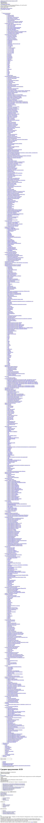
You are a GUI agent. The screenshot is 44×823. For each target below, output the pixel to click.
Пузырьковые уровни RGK (12, 163)
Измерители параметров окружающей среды (16, 194)
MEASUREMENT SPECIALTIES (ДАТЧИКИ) (16, 572)
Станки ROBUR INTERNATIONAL (14, 666)
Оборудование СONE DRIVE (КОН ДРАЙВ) (16, 592)
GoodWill (9, 351)
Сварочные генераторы (11, 38)
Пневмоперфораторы (11, 536)
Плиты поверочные (11, 280)
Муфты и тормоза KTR (11, 495)
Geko (8, 66)
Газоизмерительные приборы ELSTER (14, 32)
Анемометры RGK (11, 202)
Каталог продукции (6, 13)
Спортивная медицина (11, 392)
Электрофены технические (12, 730)
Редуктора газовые (11, 629)
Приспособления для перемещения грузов (15, 690)
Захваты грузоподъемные (12, 678)
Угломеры (9, 188)
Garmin (8, 363)
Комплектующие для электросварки (14, 636)
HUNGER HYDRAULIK (12, 249)
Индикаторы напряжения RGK (13, 195)
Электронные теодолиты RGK (13, 77)
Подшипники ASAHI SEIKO (13, 551)
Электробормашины (11, 723)
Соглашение (7, 748)
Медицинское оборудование (10, 389)
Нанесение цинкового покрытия (9, 811)
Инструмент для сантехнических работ (15, 654)
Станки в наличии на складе (13, 260)
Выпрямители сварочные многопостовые (15, 633)
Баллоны (9, 621)
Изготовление (10, 370)
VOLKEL (9, 445)
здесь (32, 821)
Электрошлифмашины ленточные (14, 734)
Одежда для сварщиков (11, 662)
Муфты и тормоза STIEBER (12, 494)
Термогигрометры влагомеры (13, 193)
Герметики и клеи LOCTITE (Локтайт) (15, 223)
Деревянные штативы (11, 112)
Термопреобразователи (11, 330)
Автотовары (7, 14)
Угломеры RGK (10, 187)
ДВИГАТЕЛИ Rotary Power (12, 709)
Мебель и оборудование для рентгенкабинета (16, 394)
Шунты (8, 305)
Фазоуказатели (10, 332)
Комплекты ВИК (10, 189)
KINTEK (9, 436)
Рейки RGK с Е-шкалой (12, 117)
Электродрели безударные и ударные (14, 724)
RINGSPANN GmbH (11, 576)
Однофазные (9, 40)
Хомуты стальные (10, 476)
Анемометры (9, 203)
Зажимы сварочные (11, 620)
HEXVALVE (9, 246)
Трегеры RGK (10, 132)
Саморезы (9, 475)
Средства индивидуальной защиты (14, 684)
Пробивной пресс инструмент (11, 553)
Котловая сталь (10, 417)
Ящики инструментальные (12, 695)
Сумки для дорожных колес (12, 181)
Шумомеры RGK (10, 206)
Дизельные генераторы (11, 35)
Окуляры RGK (10, 81)
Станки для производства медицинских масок (14, 676)
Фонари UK (9, 651)
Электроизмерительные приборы (13, 197)
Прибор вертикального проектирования (15, 86)
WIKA (8, 232)
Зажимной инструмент (9, 261)
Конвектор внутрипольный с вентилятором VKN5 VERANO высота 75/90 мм (22, 383)
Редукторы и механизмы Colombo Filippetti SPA (16, 588)
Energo (8, 62)
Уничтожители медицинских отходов (14, 401)
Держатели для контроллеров (13, 151)
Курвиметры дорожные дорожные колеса (15, 169)
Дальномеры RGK (10, 103)
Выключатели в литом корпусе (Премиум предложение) (14, 783)
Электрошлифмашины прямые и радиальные (16, 735)
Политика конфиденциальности (6, 794)
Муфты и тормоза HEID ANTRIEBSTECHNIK (16, 482)
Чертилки (9, 610)
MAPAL (9, 450)
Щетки (8, 617)
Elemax (8, 63)
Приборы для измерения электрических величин (16, 304)
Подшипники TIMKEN (11, 550)
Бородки (9, 612)
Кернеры (9, 606)
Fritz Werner (9, 585)
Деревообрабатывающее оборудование (15, 255)
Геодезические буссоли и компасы (14, 137)
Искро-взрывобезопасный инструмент (14, 656)
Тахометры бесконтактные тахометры (14, 209)
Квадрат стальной (10, 412)
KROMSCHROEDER (11, 504)
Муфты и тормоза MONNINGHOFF (14, 498)
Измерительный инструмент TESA (14, 323)
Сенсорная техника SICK (12, 557)
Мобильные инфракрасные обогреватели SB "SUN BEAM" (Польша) (21, 380)
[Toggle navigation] (0, 10)
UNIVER (9, 233)
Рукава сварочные (10, 630)
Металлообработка (11, 422)
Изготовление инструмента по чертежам (13, 264)
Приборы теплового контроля (13, 146)
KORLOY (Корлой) (11, 428)
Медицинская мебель (11, 390)
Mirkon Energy (10, 75)
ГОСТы (4, 810)
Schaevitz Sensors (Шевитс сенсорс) (14, 571)
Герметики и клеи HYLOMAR (13, 221)
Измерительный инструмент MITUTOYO (15, 325)
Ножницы (9, 604)
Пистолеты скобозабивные (12, 522)
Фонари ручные (10, 650)
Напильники (9, 602)
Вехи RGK (9, 121)
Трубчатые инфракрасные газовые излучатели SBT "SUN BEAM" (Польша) (22, 381)
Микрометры (9, 277)
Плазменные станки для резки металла (14, 673)
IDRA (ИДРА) (10, 506)
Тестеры (9, 310)
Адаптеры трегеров (11, 135)
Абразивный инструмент (12, 367)
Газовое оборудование (9, 23)
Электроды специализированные (13, 643)
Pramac (8, 65)
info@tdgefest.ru (3, 1)
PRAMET (9, 430)
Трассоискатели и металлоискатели (14, 186)
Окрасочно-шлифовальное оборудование (15, 257)
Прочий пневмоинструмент (12, 542)
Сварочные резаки (11, 645)
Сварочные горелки (11, 644)
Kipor (8, 71)
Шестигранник (10, 418)
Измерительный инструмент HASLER (14, 326)
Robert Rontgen (10, 466)
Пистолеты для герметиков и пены (14, 689)
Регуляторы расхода (11, 628)
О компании (5, 744)
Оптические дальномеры (12, 107)
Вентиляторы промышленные (13, 502)
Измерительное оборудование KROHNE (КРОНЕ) (17, 328)
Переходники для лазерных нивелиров (15, 156)
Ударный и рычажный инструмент (12, 702)
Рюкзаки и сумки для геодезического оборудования (17, 139)
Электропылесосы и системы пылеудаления (16, 727)
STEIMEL (9, 245)
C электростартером (11, 47)
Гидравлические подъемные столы (14, 258)
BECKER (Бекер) (10, 236)
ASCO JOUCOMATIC (11, 251)
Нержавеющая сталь (11, 421)
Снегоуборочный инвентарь (12, 700)
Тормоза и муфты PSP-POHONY (13, 481)
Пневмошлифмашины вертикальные (14, 538)
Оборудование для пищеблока (13, 391)
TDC (8, 464)
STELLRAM (9, 459)
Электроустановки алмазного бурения (14, 729)
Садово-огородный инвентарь (13, 699)
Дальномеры (9, 105)
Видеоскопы (9, 218)
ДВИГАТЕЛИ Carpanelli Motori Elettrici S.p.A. (16, 715)
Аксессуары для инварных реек (13, 178)
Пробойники (9, 615)
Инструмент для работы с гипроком (14, 685)
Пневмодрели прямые (11, 529)
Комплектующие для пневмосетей (14, 519)
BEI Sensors (9, 583)
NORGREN (9, 235)
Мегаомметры (10, 308)
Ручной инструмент (11, 166)
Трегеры (9, 133)
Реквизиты (7, 746)
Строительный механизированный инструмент (16, 693)
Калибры (9, 300)
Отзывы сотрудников (9, 751)
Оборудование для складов (10, 510)
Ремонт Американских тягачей (11, 593)
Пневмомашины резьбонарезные (13, 531)
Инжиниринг (7, 365)
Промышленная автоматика (10, 555)
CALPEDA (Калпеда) (11, 247)
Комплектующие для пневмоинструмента (15, 518)
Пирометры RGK (10, 144)
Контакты (5, 756)
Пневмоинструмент (9, 517)
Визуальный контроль (11, 190)
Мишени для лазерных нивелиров (14, 157)
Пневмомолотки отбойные (12, 534)
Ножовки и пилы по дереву (12, 608)
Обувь (8, 659)
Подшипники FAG (11, 549)
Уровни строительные (11, 333)
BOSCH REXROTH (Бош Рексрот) (14, 243)
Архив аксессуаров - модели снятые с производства (17, 101)
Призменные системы (11, 123)
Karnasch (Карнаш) (11, 468)
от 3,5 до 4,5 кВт (10, 50)
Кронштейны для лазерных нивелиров (14, 100)
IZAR (8, 440)
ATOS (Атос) (9, 239)
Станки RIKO (10, 667)
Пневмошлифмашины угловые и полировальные (17, 540)
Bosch (8, 336)
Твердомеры (9, 298)
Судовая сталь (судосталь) (12, 415)
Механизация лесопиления (12, 256)
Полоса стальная (10, 413)
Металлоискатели (10, 185)
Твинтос (9, 467)
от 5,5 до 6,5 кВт (10, 52)
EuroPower (9, 69)
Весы (8, 314)
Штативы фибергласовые (12, 167)
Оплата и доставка (6, 755)
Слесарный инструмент (12, 595)
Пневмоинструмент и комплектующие (14, 545)
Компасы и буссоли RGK (12, 136)
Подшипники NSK (11, 547)
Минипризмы (10, 129)
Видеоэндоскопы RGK (11, 217)
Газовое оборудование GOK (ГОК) (14, 24)
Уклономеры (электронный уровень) (14, 175)
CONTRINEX (10, 561)
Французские (10, 60)
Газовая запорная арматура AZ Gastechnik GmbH (16, 31)
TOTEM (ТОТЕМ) (11, 462)
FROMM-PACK (10, 582)
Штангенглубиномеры (11, 288)
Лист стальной (10, 407)
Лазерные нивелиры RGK (12, 92)
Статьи (6, 753)
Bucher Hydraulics (10, 240)
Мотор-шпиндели (8, 478)
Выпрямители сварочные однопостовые (15, 634)
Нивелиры (9, 87)
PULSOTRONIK (10, 567)
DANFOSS (9, 565)
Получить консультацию (5, 773)
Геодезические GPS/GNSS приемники (14, 173)
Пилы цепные (10, 722)
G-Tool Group (10, 469)
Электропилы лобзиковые (12, 726)
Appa (8, 346)
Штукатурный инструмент (12, 694)
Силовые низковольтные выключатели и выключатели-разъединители (16, 765)
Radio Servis (9, 349)
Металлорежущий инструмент (11, 426)
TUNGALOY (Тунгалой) (12, 461)
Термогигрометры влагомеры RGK (14, 210)
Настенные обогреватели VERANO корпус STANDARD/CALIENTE (20, 385)
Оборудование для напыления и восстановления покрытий (19, 505)
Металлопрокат (8, 404)
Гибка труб (9, 674)
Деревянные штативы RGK (12, 111)
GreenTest (9, 356)
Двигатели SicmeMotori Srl (12, 708)
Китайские (9, 53)
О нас (6, 745)
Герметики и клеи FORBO (12, 222)
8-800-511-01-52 (3, 0)
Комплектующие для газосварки (13, 623)
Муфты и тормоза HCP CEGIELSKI (14, 492)
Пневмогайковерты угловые (12, 528)
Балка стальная (10, 410)
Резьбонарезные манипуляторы (13, 675)
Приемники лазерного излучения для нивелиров (16, 95)
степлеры (9, 731)
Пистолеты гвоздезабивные (12, 520)
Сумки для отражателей (12, 138)
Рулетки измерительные (12, 160)
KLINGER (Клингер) (11, 248)
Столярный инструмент (12, 369)
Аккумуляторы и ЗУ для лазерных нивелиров (16, 180)
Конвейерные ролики (9, 388)
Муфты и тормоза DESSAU (12, 484)
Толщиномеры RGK (11, 176)
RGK (8, 334)
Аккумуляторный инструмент (13, 719)
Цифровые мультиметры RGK (13, 198)
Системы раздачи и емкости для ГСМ (14, 22)
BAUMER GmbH (10, 581)
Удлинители (9, 718)
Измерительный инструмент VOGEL (14, 322)
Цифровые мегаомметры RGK (13, 214)
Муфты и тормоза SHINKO (12, 491)
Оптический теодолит (11, 85)
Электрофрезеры (10, 732)
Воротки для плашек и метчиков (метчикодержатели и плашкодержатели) (21, 446)
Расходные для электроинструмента (14, 717)
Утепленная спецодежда (12, 663)
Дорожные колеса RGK (11, 168)
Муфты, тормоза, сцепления (10, 480)
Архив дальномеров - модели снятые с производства (17, 102)
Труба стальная (10, 406)
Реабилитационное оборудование (13, 402)
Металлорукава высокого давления (12, 472)
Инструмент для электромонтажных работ (15, 655)
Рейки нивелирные (11, 119)
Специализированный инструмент (12, 652)
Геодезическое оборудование (10, 76)
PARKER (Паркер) (11, 241)
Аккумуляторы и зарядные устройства (14, 162)
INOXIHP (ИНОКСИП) (12, 507)
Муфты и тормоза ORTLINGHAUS (14, 488)
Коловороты (9, 598)
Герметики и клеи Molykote (12, 225)
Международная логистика (10, 403)
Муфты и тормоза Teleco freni (13, 499)
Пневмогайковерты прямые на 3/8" (14, 527)
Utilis (8, 458)
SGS (8, 434)
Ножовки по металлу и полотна (13, 605)
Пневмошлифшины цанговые (13, 541)
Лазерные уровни (10, 93)
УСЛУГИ (7, 703)
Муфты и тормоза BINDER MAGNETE (15, 489)
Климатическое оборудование (11, 378)
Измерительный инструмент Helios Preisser (15, 324)
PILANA (9, 463)
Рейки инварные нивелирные (13, 179)
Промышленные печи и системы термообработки (17, 503)
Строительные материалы (12, 692)
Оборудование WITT (11, 25)
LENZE (8, 563)
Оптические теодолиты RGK (13, 84)
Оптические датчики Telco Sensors (14, 562)
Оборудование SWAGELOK (12, 30)
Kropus (8, 360)
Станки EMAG (10, 668)
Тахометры (9, 297)
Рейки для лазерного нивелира (13, 120)
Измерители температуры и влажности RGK (16, 191)
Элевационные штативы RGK (13, 113)
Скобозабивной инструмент (12, 691)
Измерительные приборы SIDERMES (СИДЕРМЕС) (17, 564)
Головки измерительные (12, 269)
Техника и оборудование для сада (11, 696)
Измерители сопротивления (12, 216)
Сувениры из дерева (11, 377)
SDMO (8, 67)
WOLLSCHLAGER (11, 442)
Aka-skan (9, 357)
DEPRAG (9, 443)
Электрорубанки (10, 728)
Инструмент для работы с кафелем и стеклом (16, 686)
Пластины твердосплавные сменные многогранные (17, 516)
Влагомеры (9, 302)
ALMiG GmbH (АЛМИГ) (12, 508)
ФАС (8, 74)
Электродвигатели (8, 707)
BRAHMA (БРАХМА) (11, 29)
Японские (9, 54)
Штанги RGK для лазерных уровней (14, 97)
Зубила (8, 614)
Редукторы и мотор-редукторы (11, 587)
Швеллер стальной (11, 409)
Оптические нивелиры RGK (13, 88)
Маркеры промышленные (12, 607)
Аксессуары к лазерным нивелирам (14, 96)
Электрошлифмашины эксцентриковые (15, 737)
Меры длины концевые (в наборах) (14, 275)
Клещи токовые (10, 307)
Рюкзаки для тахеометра (12, 140)
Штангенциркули (10, 289)
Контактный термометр (12, 212)
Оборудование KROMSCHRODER (14, 27)
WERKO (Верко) (10, 429)
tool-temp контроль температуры (13, 586)
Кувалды (9, 618)
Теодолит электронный (11, 78)
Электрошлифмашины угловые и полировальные (17, 736)
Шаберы (9, 616)
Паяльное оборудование (12, 509)
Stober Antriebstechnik (11, 580)
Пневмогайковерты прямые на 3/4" (14, 526)
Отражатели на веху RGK (12, 125)
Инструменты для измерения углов (14, 294)
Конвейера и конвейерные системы (12, 387)
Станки (6, 665)
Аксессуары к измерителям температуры (15, 213)
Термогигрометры (10, 329)
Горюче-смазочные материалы (11, 252)
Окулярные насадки (11, 82)
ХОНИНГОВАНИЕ (11, 438)
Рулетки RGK (10, 159)
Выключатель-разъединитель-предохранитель (12, 787)
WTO (8, 444)
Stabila (8, 354)
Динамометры (10, 331)
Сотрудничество (8, 749)
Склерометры (10, 148)
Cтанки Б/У (9, 669)
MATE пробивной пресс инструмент (14, 554)
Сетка (8, 420)
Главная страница (6, 797)
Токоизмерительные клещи (12, 201)
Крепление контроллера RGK (13, 150)
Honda (8, 72)
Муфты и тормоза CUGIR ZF (13, 490)
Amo (8, 361)
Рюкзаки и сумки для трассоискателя (14, 182)
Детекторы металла (11, 317)
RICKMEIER (9, 250)
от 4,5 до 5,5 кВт (10, 51)
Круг (8, 425)
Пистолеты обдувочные (12, 521)
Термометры (9, 267)
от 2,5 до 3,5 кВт (10, 49)
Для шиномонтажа (11, 20)
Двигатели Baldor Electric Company (14, 712)
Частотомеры (9, 311)
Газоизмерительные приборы (13, 33)
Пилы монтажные (10, 721)
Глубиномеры (10, 268)
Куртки (8, 661)
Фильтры (7, 705)
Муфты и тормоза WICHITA (12, 497)
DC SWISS (9, 451)
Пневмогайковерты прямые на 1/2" (14, 525)
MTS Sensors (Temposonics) (12, 573)
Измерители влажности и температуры (15, 192)
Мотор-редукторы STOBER (12, 589)
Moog (8, 579)
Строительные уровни (11, 165)
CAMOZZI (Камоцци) (11, 230)
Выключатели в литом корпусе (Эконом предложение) (13, 786)
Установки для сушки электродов (13, 641)
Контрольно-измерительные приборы (14, 143)
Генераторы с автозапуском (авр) (13, 43)
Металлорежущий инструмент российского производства (18, 465)
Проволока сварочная (11, 638)
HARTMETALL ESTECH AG (13, 437)
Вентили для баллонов (11, 622)
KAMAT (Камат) (10, 244)
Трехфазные (9, 42)
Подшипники (7, 546)
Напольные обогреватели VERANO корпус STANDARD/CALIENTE (21, 386)
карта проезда (9, 8)
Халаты (8, 664)
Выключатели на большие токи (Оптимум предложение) (14, 784)
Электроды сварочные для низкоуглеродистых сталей (17, 642)
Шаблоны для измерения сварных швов (15, 299)
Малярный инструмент (11, 688)
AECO (8, 560)
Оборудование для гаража (12, 18)
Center (8, 344)
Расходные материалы (11, 698)
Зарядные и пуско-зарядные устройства (15, 21)
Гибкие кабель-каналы (9, 226)
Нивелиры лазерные (11, 319)
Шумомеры (9, 207)
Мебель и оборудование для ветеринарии (15, 393)
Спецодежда (9, 158)
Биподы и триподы (11, 131)
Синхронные (9, 44)
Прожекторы (9, 649)
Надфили (9, 601)
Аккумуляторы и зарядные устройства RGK (16, 161)
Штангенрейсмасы (11, 313)
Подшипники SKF (11, 548)
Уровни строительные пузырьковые (14, 164)
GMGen (8, 61)
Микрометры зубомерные (12, 292)
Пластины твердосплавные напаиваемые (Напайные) (17, 515)
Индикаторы (9, 270)
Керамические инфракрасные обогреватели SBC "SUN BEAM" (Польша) (21, 379)
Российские (9, 55)
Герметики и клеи (8, 220)
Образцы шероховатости (12, 296)
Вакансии (7, 750)
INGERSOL (9, 447)
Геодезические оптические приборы (14, 315)
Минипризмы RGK (11, 128)
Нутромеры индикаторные (12, 278)
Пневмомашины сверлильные (13, 532)
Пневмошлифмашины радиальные (14, 539)
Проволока (9, 414)
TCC (8, 68)
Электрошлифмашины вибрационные (14, 544)
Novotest (9, 345)
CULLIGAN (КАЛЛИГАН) (12, 706)
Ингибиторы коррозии (11, 253)
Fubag (8, 73)
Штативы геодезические (12, 99)
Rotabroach (9, 470)
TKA (8, 348)
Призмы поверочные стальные (13, 281)
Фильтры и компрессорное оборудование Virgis (16, 577)
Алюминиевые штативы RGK (13, 108)
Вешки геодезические (11, 122)
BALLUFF (9, 558)
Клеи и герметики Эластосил (13, 224)
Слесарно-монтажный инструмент (14, 375)
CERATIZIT (9, 453)
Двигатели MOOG (11, 713)
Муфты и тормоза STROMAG (13, 485)
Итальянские (9, 56)
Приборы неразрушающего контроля (14, 149)
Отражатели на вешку (11, 126)
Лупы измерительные (11, 274)
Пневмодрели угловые (11, 530)
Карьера (4, 806)
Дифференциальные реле (8, 789)
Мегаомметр (9, 215)
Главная (4, 761)
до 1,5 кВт (9, 46)
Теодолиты (9, 79)
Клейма (8, 599)
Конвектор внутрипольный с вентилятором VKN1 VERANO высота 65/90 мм (22, 382)
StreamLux (9, 355)
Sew (8, 347)
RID (8, 70)
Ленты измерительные (11, 272)
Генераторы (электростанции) (11, 34)
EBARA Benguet (10, 584)
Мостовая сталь (10, 419)
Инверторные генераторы (12, 39)
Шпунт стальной (10, 416)
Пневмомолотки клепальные (13, 533)
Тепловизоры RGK (11, 141)
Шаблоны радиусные (11, 287)
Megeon (8, 350)
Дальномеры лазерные (11, 316)
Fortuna (8, 359)
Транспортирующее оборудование (14, 259)
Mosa (8, 64)
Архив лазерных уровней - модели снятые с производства (18, 90)
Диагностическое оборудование (13, 19)
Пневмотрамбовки (11, 537)
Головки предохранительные (13, 372)
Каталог (4, 762)
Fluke (8, 337)
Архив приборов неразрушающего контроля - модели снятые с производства (22, 152)
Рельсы (8, 408)
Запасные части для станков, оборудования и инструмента (16, 262)
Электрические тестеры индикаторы (14, 196)
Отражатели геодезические (12, 124)
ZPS (8, 432)
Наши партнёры (8, 747)
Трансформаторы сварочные (12, 640)
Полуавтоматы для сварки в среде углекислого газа (17, 637)
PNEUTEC (9, 427)
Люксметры (9, 205)
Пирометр (9, 145)
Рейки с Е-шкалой (10, 118)
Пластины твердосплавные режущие (12, 514)
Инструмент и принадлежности (11, 366)
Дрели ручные (10, 597)
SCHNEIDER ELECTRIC (8, 764)
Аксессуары (9, 83)
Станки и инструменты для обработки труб (15, 657)
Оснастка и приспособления (12, 371)
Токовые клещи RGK (11, 200)
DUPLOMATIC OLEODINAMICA (14, 237)
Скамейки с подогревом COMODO (14, 384)
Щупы (8, 290)
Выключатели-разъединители (8, 788)
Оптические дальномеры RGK (13, 106)
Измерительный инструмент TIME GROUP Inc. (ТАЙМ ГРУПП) (20, 327)
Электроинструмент (9, 716)
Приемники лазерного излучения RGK (15, 94)
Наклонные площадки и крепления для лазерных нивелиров (19, 155)
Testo (8, 338)
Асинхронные (10, 45)
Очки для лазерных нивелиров (13, 153)
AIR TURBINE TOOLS (11, 435)
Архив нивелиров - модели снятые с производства (17, 91)
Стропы (8, 680)
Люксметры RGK (10, 204)
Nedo (8, 362)
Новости (6, 752)
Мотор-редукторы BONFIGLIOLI (14, 591)
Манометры (9, 303)
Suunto (8, 364)
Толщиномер (9, 177)
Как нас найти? (3, 793)
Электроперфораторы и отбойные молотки (15, 725)
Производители (6, 743)
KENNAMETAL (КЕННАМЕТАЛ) (14, 460)
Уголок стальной (10, 411)
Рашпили (9, 603)
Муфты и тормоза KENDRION (13, 496)
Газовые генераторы (11, 37)
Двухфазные (9, 41)
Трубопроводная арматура (12, 423)
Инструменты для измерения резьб (14, 293)
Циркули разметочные (11, 609)
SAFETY (9, 448)
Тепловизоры (10, 142)
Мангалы (9, 697)
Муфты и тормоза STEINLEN (13, 486)
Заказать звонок (4, 778)
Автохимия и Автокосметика (13, 17)
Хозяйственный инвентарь (12, 701)
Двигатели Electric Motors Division (14, 714)
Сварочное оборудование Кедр (13, 646)
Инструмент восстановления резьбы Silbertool (16, 471)
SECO (8, 433)
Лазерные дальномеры (11, 104)
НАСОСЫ (9, 501)
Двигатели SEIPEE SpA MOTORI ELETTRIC (16, 711)
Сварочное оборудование (10, 619)
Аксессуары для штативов (12, 110)
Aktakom (9, 353)
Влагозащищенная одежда (12, 660)
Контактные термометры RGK (13, 211)
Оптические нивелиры (11, 89)
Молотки (9, 600)
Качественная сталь (11, 424)
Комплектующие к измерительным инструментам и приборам (19, 318)
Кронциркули (10, 271)
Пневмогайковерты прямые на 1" (13, 524)
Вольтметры (9, 306)
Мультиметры (10, 199)
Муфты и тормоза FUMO (12, 483)
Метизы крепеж (8, 473)
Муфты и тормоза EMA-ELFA (13, 487)
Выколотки (9, 613)
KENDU (9, 439)
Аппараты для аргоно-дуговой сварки (14, 632)
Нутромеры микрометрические (13, 279)
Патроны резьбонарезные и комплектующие (16, 373)
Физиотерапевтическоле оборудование (15, 395)
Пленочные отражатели (12, 130)
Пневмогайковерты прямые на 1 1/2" (14, 523)
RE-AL (8, 441)
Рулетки (8, 321)
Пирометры (9, 266)
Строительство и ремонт (10, 677)
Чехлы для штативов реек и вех (13, 154)
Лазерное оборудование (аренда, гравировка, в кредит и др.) (19, 704)
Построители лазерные (11, 320)
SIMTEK (9, 449)
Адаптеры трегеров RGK (12, 134)
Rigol (8, 358)
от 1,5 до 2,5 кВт (10, 48)
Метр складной (10, 276)
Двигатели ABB (10, 710)
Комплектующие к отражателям (13, 127)
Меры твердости (10, 295)
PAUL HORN (10, 452)
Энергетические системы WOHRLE (14, 566)
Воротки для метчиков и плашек (13, 596)
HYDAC (9, 238)
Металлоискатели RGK (11, 184)
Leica (8, 335)
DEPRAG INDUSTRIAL (12, 242)
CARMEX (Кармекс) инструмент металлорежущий (17, 457)
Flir (8, 339)
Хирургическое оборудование (13, 396)
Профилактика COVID (9, 754)
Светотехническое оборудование (11, 647)
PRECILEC (9, 578)
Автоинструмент (10, 16)
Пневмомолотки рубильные (12, 535)
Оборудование (8, 500)
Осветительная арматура (12, 648)
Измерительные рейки (11, 183)
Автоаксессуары (10, 15)
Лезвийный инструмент (12, 687)
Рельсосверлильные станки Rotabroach (14, 671)
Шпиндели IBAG (10, 479)
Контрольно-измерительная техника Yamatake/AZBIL (17, 575)
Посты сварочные (10, 627)
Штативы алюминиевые (12, 109)
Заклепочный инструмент (12, 653)
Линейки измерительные (12, 273)
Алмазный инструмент (11, 368)
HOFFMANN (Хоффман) (12, 431)
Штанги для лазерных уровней (13, 98)
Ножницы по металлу (11, 720)
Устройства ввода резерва (8, 785)
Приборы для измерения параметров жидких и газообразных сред (20, 301)
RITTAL (9, 559)
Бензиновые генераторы (12, 36)
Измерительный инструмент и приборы (13, 265)
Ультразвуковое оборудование (13, 400)
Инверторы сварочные (11, 635)
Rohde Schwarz (10, 352)
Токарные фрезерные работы (8, 812)
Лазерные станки (10, 672)
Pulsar (8, 340)
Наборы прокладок (11, 474)
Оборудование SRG (11, 26)
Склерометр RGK (10, 147)
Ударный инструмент (11, 611)
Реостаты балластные (11, 639)
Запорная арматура (8, 263)
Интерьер (7, 376)
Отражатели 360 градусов (12, 219)
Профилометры (10, 312)
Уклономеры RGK (11, 174)
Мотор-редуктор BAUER (12, 590)
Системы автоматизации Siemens (13, 556)
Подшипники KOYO (11, 552)
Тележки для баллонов (11, 631)
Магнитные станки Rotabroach (13, 670)
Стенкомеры (9, 283)
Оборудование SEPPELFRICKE (13, 28)
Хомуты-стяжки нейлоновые (13, 477)
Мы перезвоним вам (4, 780)
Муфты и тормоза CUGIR (12, 493)
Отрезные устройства (11, 374)
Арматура (9, 405)
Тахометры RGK (10, 208)
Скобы (8, 282)
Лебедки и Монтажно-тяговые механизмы (15, 679)
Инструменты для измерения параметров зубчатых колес (18, 291)
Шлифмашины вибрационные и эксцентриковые (17, 543)
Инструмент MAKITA (11, 742)
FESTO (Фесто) (10, 231)
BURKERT (9, 234)
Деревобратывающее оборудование (12, 254)
